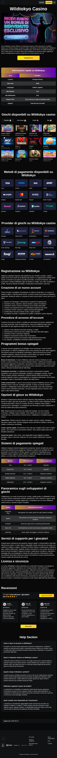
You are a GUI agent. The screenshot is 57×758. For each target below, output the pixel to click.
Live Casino (20, 120)
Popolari (6, 120)
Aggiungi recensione (46, 595)
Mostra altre (28, 626)
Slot (48, 120)
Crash (34, 120)
